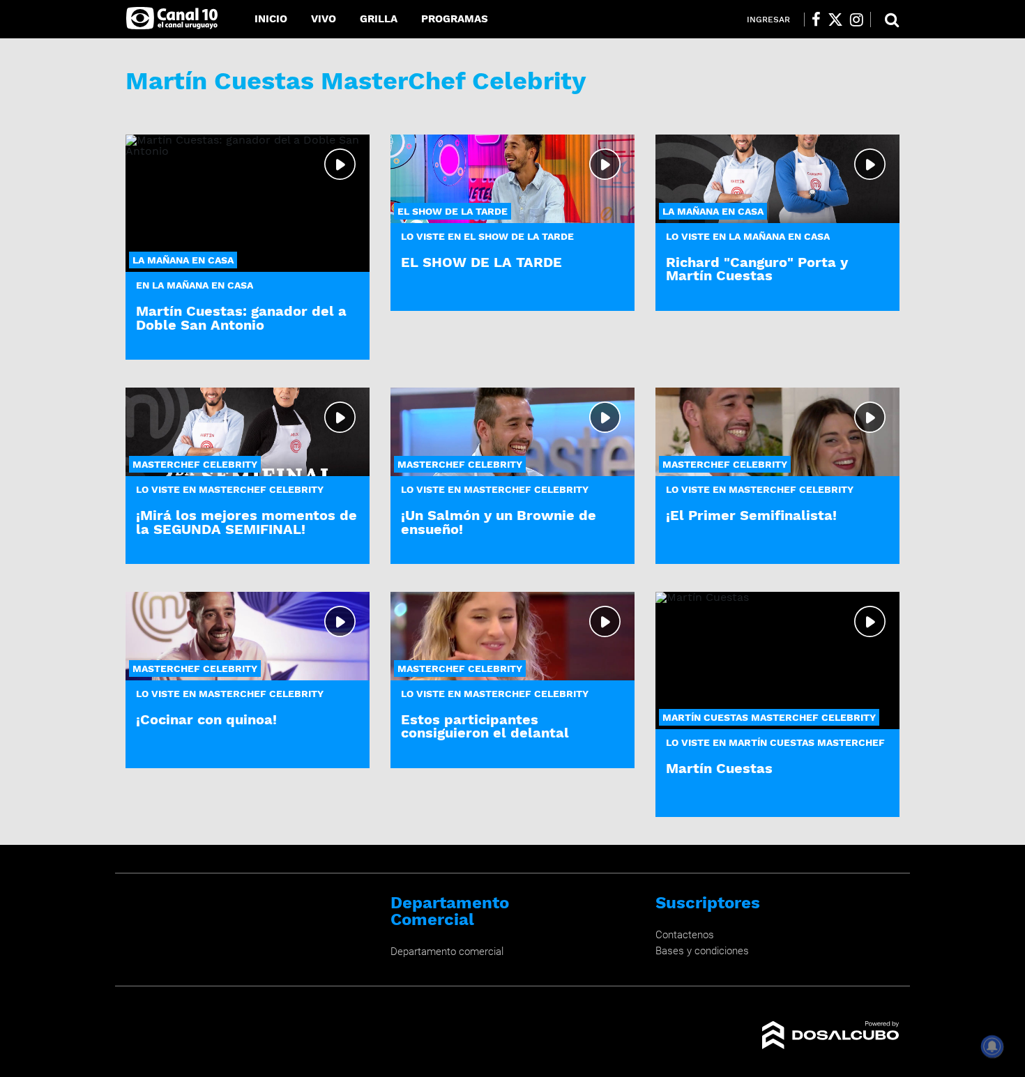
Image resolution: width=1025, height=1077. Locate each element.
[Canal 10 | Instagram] (856, 19)
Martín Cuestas (719, 768)
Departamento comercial (446, 951)
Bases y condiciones (702, 951)
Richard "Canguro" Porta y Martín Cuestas (757, 269)
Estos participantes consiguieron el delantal (485, 726)
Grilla (378, 19)
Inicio (271, 19)
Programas (454, 19)
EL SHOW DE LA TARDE (481, 262)
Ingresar (768, 19)
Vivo (323, 19)
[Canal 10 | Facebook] (816, 19)
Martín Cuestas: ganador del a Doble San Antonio (241, 318)
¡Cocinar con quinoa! (206, 719)
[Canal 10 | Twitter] (835, 19)
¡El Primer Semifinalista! (751, 515)
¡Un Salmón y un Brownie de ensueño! (498, 522)
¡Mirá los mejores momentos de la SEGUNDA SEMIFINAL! (246, 522)
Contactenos (684, 935)
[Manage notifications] (992, 1046)
